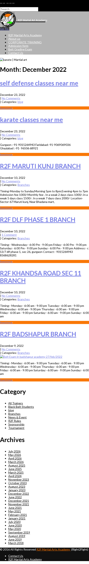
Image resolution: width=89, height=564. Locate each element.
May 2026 (14, 455)
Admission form (18, 46)
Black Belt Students (21, 406)
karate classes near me (31, 119)
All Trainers (15, 403)
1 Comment (9, 234)
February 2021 (17, 514)
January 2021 (16, 518)
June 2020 (15, 525)
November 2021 (18, 504)
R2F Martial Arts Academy (25, 35)
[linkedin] (7, 2)
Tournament (16, 428)
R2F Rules (14, 421)
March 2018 (16, 543)
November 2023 (18, 479)
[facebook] (1, 2)
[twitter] (4, 2)
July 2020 (14, 522)
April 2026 (15, 458)
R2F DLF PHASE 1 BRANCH (37, 219)
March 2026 (16, 462)
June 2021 (15, 507)
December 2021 (18, 500)
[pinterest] (10, 2)
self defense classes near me (39, 83)
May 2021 (14, 511)
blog (20, 102)
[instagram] (13, 2)
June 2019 (15, 539)
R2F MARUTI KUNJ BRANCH (40, 166)
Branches (24, 184)
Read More (6, 108)
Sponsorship (16, 424)
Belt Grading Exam (20, 49)
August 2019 (16, 536)
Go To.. (4, 28)
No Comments (11, 98)
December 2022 (18, 493)
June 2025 (15, 469)
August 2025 (16, 465)
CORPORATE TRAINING (25, 42)
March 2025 (16, 472)
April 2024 (15, 476)
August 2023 (16, 486)
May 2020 (14, 529)
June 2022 (15, 497)
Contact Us (15, 53)
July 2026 (14, 451)
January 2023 (16, 490)
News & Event (17, 417)
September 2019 (19, 532)
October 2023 (17, 483)
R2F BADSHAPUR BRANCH (38, 334)
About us (14, 38)
